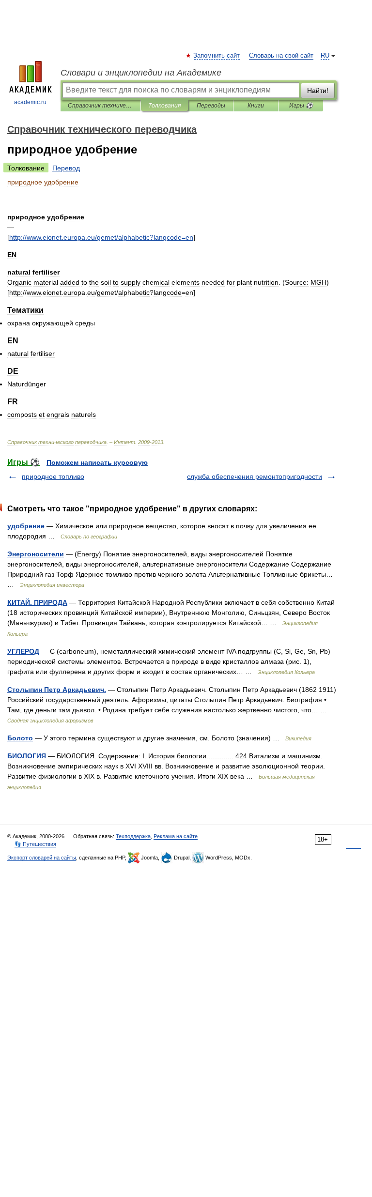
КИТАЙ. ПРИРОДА (37, 602)
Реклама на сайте (176, 836)
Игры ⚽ (301, 105)
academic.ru (30, 102)
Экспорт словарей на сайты (41, 857)
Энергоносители (35, 554)
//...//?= (101, 237)
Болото (20, 738)
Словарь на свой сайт (281, 55)
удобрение (26, 526)
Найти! (317, 90)
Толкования (164, 105)
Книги (256, 105)
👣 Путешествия (35, 844)
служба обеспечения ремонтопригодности (254, 476)
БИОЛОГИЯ (26, 756)
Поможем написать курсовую (97, 462)
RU (325, 55)
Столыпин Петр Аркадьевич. (56, 689)
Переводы (211, 105)
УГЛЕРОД (23, 651)
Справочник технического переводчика (100, 105)
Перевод (66, 168)
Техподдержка (133, 836)
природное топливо (53, 476)
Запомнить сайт (217, 55)
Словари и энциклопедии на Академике (141, 72)
